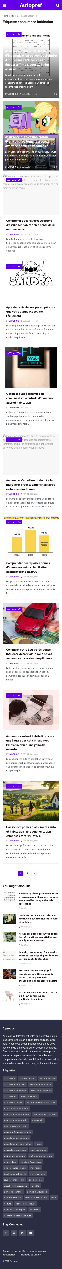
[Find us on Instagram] (22, 1233)
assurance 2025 (27, 1078)
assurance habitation (27, 15)
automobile (37, 1120)
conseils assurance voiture (17, 1144)
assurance (9, 1078)
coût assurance (38, 1149)
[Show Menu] (4, 5)
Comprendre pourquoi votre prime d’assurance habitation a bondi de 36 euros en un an (30, 225)
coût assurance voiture (41, 1156)
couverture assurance (15, 1149)
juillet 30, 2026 (29, 94)
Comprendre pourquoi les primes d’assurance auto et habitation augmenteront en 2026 (28, 567)
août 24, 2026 (27, 927)
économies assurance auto (17, 1215)
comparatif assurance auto (17, 1132)
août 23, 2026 (27, 945)
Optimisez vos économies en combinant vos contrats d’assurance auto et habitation (30, 398)
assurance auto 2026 (40, 1084)
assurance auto (48, 1078)
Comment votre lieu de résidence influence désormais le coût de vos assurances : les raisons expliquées (29, 654)
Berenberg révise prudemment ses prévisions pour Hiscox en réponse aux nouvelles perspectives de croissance (38, 898)
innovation (35, 1167)
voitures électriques (26, 1203)
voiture (7, 1203)
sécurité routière (12, 1197)
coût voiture (10, 1161)
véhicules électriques (14, 1209)
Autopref (31, 5)
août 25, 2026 (27, 908)
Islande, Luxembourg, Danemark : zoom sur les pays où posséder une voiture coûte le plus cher (39, 955)
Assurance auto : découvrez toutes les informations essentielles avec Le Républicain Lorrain (39, 937)
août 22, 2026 (27, 963)
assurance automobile (15, 1090)
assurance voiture (13, 1102)
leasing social (35, 1179)
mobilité (35, 1185)
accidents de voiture (30, 1254)
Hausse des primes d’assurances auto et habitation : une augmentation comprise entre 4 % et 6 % (31, 831)
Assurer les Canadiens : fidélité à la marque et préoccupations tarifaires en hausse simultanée (30, 484)
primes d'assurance (37, 1191)
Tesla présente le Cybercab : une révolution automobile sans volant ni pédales (39, 919)
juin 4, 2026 (28, 407)
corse (39, 1144)
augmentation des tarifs (16, 1120)
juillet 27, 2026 (29, 167)
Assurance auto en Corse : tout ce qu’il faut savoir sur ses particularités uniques (38, 996)
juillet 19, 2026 (30, 321)
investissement (37, 1173)
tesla (53, 1197)
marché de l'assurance (15, 1185)
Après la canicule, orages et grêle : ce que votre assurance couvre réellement (30, 311)
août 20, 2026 (27, 1004)
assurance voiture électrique (41, 1102)
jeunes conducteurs (14, 1179)
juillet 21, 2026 (30, 234)
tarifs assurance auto (36, 1197)
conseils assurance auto (16, 1137)
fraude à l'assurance (31, 1161)
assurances (10, 1096)
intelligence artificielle (15, 1173)
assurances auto (29, 1096)
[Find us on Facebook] (6, 1233)
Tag (12, 15)
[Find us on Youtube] (30, 1233)
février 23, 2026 (30, 494)
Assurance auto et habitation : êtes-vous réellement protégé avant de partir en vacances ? (27, 141)
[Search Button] (57, 5)
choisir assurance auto (15, 1126)
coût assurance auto (14, 1156)
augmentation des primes (16, 1114)
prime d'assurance (13, 1191)
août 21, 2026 (27, 985)
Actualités (13, 34)
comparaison (9, 1254)
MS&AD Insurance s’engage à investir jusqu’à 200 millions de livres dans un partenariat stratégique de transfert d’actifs (38, 975)
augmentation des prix (45, 1114)
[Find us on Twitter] (14, 1233)
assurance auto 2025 (14, 1084)
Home (5, 15)
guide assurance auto (15, 1167)
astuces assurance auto (16, 1108)
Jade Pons (13, 94)
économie (35, 1209)
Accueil (6, 1251)
